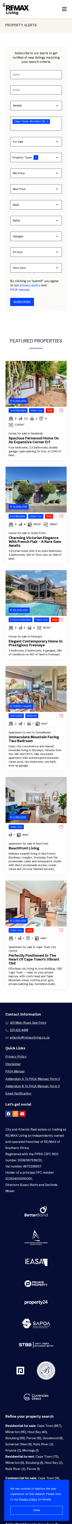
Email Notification (18, 1093)
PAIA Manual (15, 1071)
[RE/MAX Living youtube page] (22, 1114)
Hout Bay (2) (53, 1463)
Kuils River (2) (43, 1444)
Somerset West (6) (18, 1444)
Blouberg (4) (34, 1463)
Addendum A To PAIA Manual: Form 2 (32, 1079)
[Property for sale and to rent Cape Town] (15, 9)
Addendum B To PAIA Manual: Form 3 (32, 1086)
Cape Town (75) (47, 1456)
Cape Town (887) (49, 1426)
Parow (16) (33, 1438)
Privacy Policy (15, 1056)
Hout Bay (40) (37, 1432)
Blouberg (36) (15, 1438)
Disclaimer (13, 1064)
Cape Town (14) (48, 1478)
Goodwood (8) (53, 1438)
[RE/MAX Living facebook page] (8, 1114)
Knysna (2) (13, 1450)
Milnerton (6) (14, 1463)
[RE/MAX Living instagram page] (15, 1114)
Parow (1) (33, 1469)
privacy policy (30, 285)
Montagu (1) (30, 1450)
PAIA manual (19, 290)
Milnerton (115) (15, 1432)
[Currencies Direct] (36, 1397)
